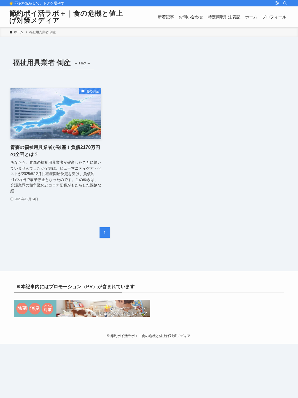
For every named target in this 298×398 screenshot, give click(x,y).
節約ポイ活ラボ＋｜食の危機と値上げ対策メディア (66, 17)
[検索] (285, 3)
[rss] (277, 3)
